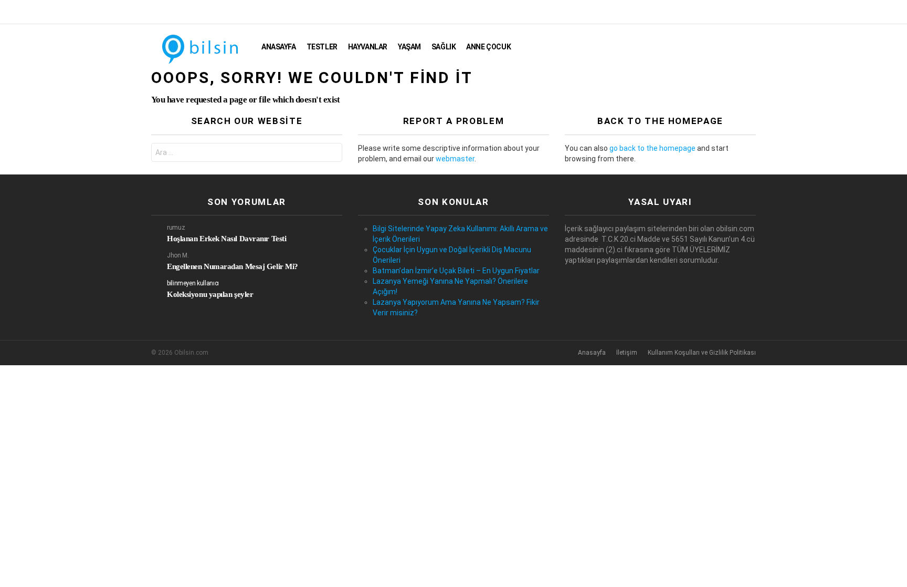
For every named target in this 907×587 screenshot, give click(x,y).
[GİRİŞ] (749, 46)
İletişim (626, 352)
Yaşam (409, 47)
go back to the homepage (652, 148)
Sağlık (443, 47)
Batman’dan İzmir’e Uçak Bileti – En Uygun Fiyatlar (456, 270)
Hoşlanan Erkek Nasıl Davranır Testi (226, 238)
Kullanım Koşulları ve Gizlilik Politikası (702, 352)
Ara (331, 153)
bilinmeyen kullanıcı (193, 283)
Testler (322, 47)
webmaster (455, 159)
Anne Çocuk (488, 47)
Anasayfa (278, 47)
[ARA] (731, 46)
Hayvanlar (367, 47)
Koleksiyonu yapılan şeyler (210, 294)
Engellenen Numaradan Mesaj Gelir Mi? (232, 266)
